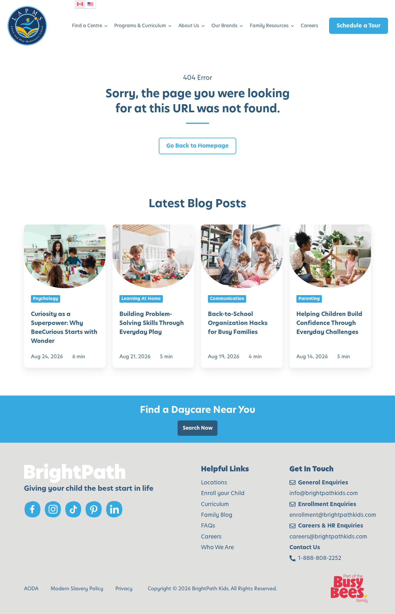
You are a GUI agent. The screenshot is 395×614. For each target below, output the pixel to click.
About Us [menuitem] (188, 25)
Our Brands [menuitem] (224, 25)
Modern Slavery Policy (77, 588)
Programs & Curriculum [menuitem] (140, 25)
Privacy (123, 588)
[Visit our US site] (90, 4)
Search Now (198, 427)
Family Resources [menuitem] (269, 25)
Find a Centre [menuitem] (87, 25)
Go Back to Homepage (197, 146)
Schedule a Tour (359, 26)
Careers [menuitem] (309, 25)
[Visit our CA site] (80, 4)
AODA (31, 588)
